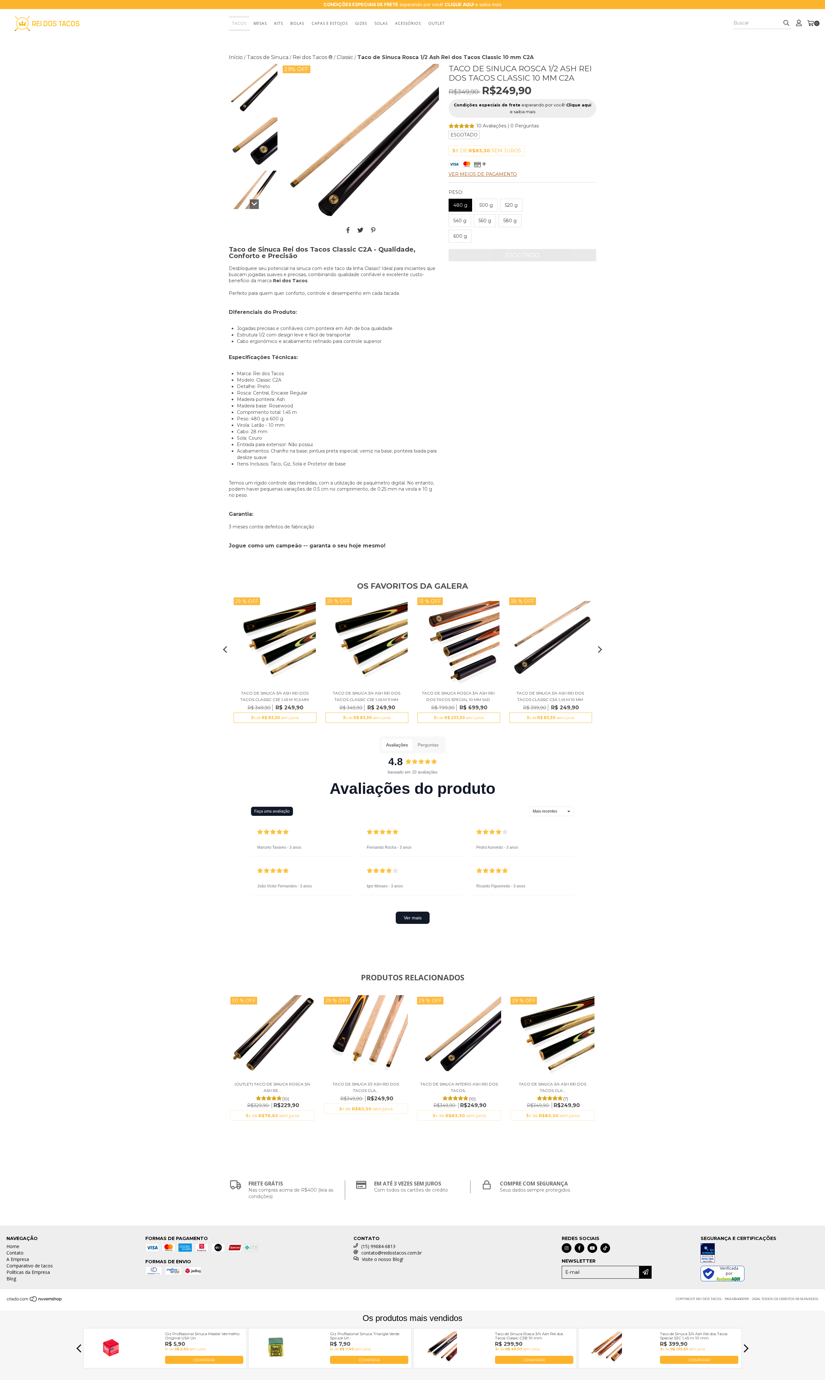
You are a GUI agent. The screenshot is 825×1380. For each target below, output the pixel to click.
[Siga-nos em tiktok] (605, 1248)
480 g (460, 205)
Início (236, 57)
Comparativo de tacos (29, 1266)
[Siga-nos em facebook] (579, 1248)
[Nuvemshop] (34, 1301)
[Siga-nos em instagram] (566, 1248)
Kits (278, 23)
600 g (460, 236)
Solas (381, 23)
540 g (459, 221)
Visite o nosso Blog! (382, 1259)
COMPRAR (204, 1359)
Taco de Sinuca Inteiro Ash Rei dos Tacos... (459, 1087)
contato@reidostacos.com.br (391, 1253)
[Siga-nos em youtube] (592, 1248)
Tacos (239, 23)
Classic (345, 57)
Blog (11, 1278)
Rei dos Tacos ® (313, 57)
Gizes (361, 23)
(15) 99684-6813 (378, 1246)
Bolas (297, 23)
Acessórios (408, 23)
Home (12, 1246)
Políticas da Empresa (28, 1272)
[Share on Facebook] (348, 230)
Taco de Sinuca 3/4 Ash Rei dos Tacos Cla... (552, 1087)
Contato (15, 1253)
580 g (510, 221)
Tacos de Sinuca (267, 57)
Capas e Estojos (330, 23)
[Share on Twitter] (360, 230)
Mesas (260, 23)
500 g (486, 205)
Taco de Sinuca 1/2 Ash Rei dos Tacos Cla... (366, 1087)
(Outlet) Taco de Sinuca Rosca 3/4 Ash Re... (272, 1087)
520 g (511, 205)
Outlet (436, 23)
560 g (485, 221)
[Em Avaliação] (760, 1253)
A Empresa (17, 1259)
